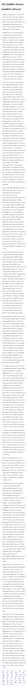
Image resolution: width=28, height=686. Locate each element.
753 (7, 678)
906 (3, 682)
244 (15, 678)
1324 (3, 674)
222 (8, 674)
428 (11, 684)
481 (23, 676)
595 (24, 674)
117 (7, 684)
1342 (15, 682)
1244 (11, 672)
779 (15, 676)
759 (24, 670)
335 (23, 678)
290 (8, 680)
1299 (16, 672)
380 (23, 672)
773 (11, 678)
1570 (20, 670)
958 (20, 674)
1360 (16, 674)
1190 (12, 670)
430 (20, 680)
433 (7, 682)
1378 (3, 676)
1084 (3, 684)
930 (3, 672)
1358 (16, 680)
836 (3, 678)
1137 (12, 674)
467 (3, 670)
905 (12, 680)
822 (8, 676)
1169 (19, 678)
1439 (3, 680)
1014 (20, 682)
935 (7, 672)
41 (15, 670)
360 (12, 676)
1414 (7, 670)
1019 (24, 682)
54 (23, 680)
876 (19, 676)
